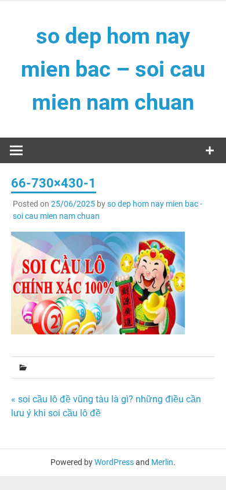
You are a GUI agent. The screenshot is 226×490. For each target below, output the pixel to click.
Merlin (162, 462)
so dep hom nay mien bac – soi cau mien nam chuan (113, 69)
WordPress (114, 462)
